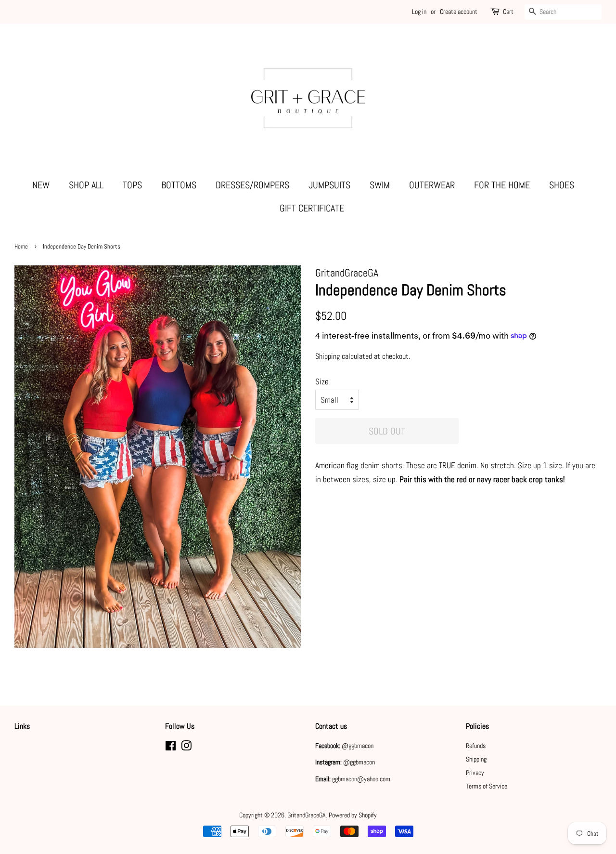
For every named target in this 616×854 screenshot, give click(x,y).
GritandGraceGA (306, 815)
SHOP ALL (86, 185)
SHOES (561, 185)
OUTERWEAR (432, 185)
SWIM (380, 185)
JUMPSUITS (329, 185)
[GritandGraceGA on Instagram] (186, 747)
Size (322, 381)
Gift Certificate (312, 208)
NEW (41, 185)
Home (21, 246)
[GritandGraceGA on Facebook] (170, 747)
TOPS (132, 185)
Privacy (475, 772)
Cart (508, 11)
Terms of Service (486, 786)
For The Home (502, 185)
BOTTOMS (178, 185)
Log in (419, 11)
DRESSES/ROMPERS (252, 185)
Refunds (476, 745)
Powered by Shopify (353, 815)
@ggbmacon (357, 745)
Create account (458, 11)
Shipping (327, 356)
